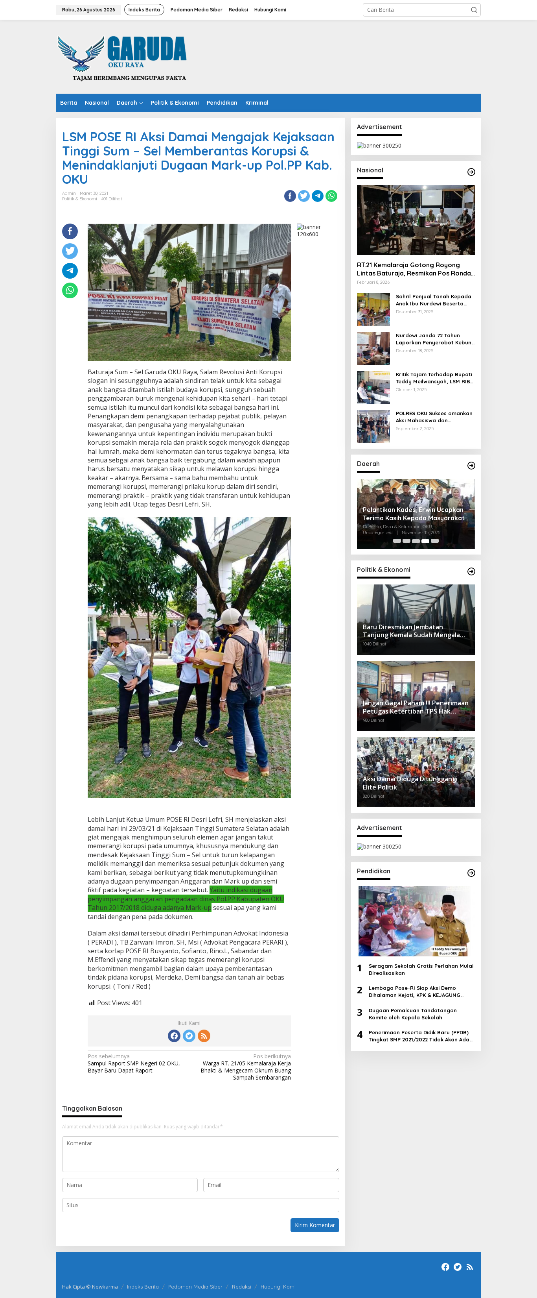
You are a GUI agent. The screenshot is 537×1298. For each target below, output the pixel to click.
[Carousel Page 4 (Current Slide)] (425, 541)
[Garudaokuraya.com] (123, 56)
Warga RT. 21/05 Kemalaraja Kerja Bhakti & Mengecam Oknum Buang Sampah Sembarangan (245, 1067)
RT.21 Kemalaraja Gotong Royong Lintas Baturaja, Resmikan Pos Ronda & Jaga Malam (414, 269)
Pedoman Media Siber (195, 1286)
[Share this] (290, 196)
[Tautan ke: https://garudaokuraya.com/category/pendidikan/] (471, 873)
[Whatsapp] (331, 196)
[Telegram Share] (318, 196)
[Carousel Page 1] (397, 541)
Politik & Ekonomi (79, 199)
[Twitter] (189, 1036)
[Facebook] (174, 1036)
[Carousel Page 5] (435, 541)
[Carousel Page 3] (416, 541)
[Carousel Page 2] (406, 541)
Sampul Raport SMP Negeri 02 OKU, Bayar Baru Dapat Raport (134, 1063)
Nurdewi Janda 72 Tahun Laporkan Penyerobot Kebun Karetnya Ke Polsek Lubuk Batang (433, 339)
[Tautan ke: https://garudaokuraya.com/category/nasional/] (471, 172)
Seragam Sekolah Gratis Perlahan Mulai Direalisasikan (421, 969)
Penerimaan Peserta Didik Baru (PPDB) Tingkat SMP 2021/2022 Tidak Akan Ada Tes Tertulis (419, 1036)
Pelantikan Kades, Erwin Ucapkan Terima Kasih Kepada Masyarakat (414, 514)
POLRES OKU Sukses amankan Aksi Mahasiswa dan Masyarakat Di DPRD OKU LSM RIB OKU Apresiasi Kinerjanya (434, 417)
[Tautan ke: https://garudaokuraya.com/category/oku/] (471, 465)
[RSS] (204, 1036)
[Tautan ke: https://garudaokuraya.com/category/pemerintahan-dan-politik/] (471, 571)
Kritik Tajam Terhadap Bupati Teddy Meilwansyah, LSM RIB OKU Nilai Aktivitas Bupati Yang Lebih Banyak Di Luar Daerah (434, 378)
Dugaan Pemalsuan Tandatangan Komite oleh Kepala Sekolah (413, 1014)
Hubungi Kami (278, 1286)
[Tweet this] (304, 196)
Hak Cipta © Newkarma (90, 1286)
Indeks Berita (143, 1286)
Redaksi (241, 1286)
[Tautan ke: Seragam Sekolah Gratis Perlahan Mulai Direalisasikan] (416, 921)
